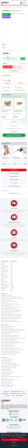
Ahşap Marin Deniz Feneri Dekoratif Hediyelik (8, 363)
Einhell (11, 290)
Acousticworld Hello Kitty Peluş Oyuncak (7, 359)
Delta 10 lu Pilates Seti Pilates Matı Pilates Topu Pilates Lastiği (11, 317)
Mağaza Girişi (25, 0)
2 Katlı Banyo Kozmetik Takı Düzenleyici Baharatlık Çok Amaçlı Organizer (13, 329)
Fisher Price (12, 287)
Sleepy (11, 283)
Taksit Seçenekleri (14, 179)
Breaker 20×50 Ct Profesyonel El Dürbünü (7, 385)
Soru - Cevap (14, 183)
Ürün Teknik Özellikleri (14, 173)
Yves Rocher (12, 281)
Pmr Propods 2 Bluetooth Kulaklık (6, 299)
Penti (11, 271)
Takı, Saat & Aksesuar (4, 286)
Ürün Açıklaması (13, 170)
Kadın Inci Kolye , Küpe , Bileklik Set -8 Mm (8, 346)
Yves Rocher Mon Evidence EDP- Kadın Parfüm (8, 308)
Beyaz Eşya (2, 283)
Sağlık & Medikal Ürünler (5, 284)
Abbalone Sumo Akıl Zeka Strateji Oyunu (7, 379)
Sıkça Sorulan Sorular (15, 393)
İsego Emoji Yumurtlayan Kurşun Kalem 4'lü (8, 326)
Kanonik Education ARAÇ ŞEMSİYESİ (6, 295)
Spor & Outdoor (3, 274)
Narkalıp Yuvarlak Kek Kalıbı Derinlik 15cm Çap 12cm (9, 351)
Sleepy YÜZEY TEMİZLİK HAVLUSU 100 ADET (7, 312)
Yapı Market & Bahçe (4, 281)
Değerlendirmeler (14, 176)
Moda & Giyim (3, 262)
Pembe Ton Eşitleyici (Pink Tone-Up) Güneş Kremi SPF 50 (10, 335)
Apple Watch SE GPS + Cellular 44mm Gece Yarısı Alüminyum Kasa (12, 298)
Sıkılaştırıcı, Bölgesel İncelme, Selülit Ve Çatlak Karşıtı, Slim (11, 348)
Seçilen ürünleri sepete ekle (14, 135)
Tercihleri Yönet (14, 445)
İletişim (23, 393)
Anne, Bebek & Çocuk (4, 271)
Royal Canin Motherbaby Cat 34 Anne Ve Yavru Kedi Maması (11, 321)
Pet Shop (2, 280)
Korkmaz (11, 270)
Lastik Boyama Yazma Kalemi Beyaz (7, 345)
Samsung (12, 264)
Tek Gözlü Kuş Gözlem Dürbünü (6, 382)
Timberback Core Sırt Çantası (6, 360)
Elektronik (2, 264)
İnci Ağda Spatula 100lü (5, 333)
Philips (11, 267)
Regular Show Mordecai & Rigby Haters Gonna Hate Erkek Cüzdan (12, 342)
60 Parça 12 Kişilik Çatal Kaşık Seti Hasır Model (8, 354)
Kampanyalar (12, 0)
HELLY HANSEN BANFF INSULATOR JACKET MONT (8, 367)
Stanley (11, 289)
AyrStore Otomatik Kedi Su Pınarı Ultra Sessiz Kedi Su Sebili (11, 315)
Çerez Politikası (4, 393)
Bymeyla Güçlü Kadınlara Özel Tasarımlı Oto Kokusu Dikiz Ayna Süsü (12, 349)
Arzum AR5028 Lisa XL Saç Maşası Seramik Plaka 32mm (10, 352)
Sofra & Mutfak (3, 268)
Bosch (11, 265)
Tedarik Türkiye (5, 80)
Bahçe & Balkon (3, 289)
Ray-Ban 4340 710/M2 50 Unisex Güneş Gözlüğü (9, 301)
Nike (11, 274)
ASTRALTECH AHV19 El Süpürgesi (6, 373)
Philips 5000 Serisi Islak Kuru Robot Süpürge (8, 320)
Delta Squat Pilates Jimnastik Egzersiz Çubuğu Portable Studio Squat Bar (13, 338)
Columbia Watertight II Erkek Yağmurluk (7, 372)
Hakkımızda (6, 391)
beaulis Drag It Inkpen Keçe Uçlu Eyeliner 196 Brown (9, 341)
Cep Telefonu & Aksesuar (5, 265)
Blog (13, 395)
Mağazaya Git (7, 82)
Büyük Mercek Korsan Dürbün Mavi (6, 383)
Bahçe (26, 7)
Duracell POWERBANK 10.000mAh (6, 305)
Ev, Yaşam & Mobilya (4, 267)
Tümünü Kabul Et (14, 439)
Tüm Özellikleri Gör (14, 71)
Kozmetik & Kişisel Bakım (5, 270)
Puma (11, 277)
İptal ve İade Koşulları (14, 186)
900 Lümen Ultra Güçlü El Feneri (6, 386)
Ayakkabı (2, 290)
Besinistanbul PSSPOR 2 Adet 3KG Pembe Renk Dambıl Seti (11, 330)
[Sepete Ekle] (9, 164)
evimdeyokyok (6, 10)
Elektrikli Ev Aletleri (4, 287)
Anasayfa (4, 7)
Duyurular (7, 395)
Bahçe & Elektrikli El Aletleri (18, 7)
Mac (11, 280)
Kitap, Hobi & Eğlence (4, 277)
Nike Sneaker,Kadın (4, 302)
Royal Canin (12, 284)
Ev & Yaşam (9, 7)
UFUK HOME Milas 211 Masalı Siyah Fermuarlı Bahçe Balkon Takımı (12, 314)
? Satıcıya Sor (20, 82)
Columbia (12, 286)
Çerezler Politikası (7, 437)
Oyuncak (2, 278)
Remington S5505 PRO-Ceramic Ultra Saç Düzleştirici (10, 318)
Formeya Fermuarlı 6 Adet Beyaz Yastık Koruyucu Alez (10, 332)
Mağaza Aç (21, 0)
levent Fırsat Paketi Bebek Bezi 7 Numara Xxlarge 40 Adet (10, 311)
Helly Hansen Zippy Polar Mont (6, 369)
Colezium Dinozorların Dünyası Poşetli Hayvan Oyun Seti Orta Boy (11, 376)
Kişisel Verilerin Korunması (17, 391)
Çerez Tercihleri (19, 395)
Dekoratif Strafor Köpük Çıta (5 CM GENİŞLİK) (8, 339)
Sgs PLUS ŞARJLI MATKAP (5, 375)
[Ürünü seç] (3, 99)
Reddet (14, 442)
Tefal (11, 268)
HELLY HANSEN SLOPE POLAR (5, 370)
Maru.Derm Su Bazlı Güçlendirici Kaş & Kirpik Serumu (10, 336)
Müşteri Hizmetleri (17, 0)
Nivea (11, 278)
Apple (11, 262)
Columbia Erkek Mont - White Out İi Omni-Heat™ (9, 366)
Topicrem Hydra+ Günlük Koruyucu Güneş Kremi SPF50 (10, 304)
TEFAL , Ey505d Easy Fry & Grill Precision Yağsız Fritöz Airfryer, (11, 296)
